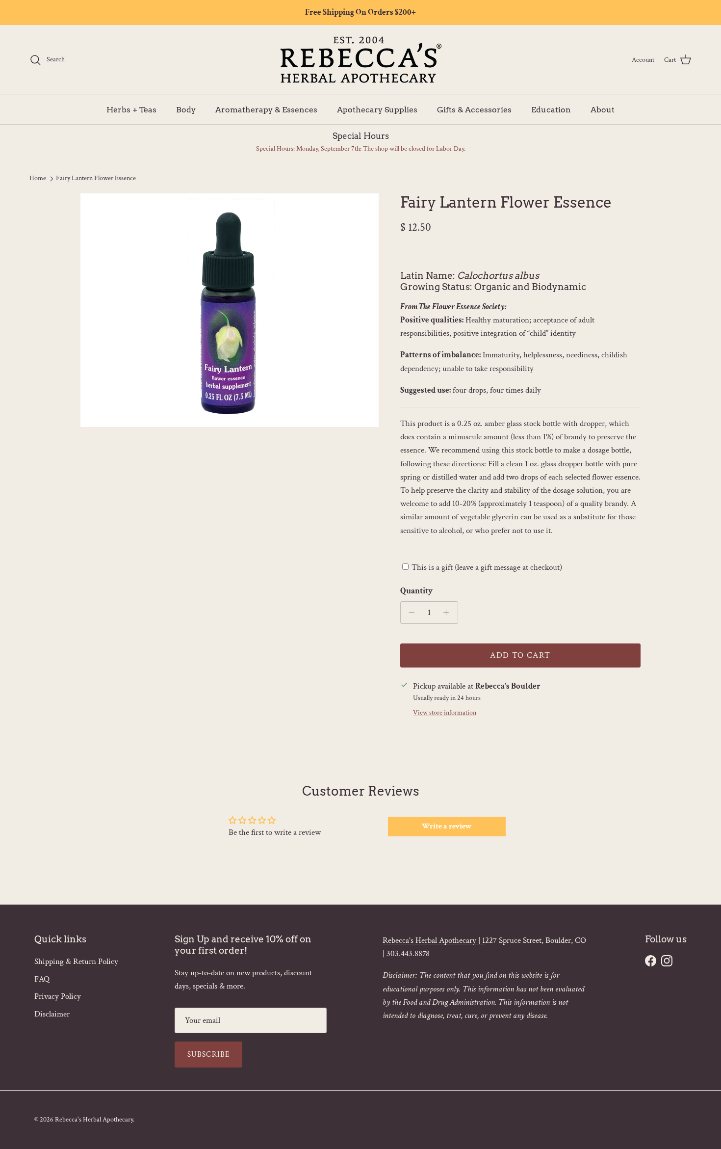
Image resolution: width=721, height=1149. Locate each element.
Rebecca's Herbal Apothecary (94, 1119)
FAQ (42, 979)
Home (37, 178)
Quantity (416, 591)
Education (551, 109)
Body (186, 109)
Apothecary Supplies (377, 109)
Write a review (447, 826)
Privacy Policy (57, 996)
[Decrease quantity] (409, 612)
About (603, 109)
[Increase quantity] (449, 612)
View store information (444, 712)
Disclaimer (52, 1014)
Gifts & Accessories (474, 109)
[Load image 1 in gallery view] (229, 310)
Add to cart (520, 655)
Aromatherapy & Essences (266, 109)
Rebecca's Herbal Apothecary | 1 (434, 940)
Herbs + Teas (131, 109)
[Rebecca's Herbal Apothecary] (360, 60)
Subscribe (208, 1054)
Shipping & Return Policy (76, 961)
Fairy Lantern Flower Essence (96, 178)
